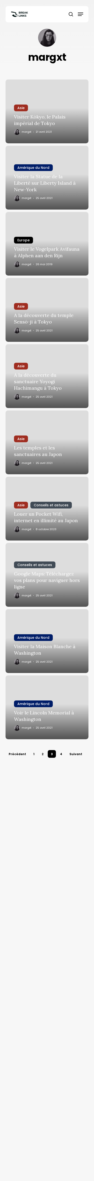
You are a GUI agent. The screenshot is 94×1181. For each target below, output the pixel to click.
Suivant (75, 754)
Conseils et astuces (51, 505)
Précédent (17, 754)
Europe (23, 240)
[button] (80, 14)
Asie (21, 108)
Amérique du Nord (33, 167)
